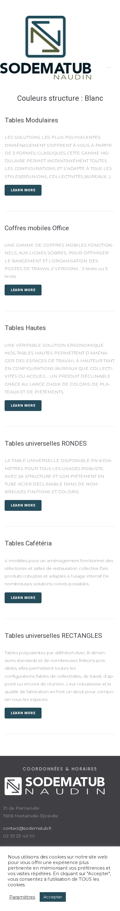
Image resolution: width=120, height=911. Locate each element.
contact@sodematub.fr (27, 828)
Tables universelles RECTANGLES (53, 635)
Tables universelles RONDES (46, 443)
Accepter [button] (52, 896)
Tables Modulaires (31, 120)
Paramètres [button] (22, 897)
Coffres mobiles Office (37, 228)
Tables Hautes (25, 328)
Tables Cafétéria (28, 543)
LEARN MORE (23, 190)
